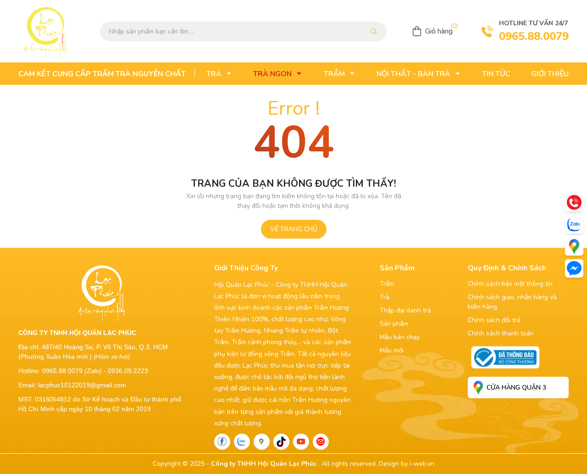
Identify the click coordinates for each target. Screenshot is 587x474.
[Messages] (574, 268)
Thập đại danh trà (405, 310)
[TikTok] (281, 442)
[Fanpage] (222, 442)
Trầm (387, 283)
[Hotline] (574, 202)
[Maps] (574, 246)
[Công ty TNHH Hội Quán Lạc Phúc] (102, 291)
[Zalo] (242, 442)
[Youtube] (301, 442)
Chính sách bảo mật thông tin (510, 283)
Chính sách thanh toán (501, 333)
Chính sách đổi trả (494, 320)
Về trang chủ (293, 229)
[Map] (262, 442)
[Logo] (45, 31)
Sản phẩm (394, 323)
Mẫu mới (392, 350)
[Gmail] (321, 442)
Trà (384, 297)
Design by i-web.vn (406, 463)
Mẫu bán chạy (400, 337)
